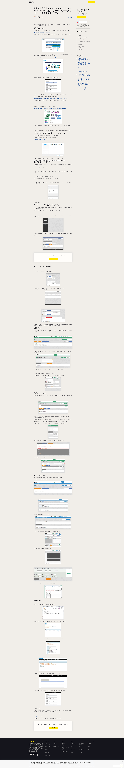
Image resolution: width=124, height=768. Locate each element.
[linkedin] (29, 751)
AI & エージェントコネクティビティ (66, 748)
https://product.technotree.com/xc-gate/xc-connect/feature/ (45, 57)
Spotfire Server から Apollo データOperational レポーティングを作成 (84, 88)
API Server (46, 749)
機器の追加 (80, 44)
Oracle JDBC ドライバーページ (39, 139)
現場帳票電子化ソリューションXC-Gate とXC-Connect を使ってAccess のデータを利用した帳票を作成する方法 (84, 84)
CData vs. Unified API (65, 752)
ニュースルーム (73, 746)
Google (89, 746)
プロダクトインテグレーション (65, 745)
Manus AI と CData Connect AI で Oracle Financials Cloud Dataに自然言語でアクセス (84, 59)
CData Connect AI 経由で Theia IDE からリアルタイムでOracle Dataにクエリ (84, 91)
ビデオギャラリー (82, 752)
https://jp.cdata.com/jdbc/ (38, 716)
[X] (31, 751)
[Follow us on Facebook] (68, 17)
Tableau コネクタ (47, 755)
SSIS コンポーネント (56, 746)
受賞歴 (72, 747)
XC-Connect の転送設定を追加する (84, 41)
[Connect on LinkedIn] (71, 17)
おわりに (79, 50)
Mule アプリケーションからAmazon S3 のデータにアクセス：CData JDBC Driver (84, 79)
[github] (34, 751)
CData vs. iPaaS (64, 751)
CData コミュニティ (82, 743)
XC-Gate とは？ (80, 34)
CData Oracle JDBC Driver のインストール (84, 38)
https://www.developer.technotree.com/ (41, 212)
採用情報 (72, 752)
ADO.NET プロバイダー (48, 746)
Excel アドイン (47, 752)
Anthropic (89, 743)
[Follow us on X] (70, 17)
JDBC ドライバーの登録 (82, 43)
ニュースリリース (73, 744)
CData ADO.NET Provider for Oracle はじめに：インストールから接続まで (84, 75)
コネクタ (63, 743)
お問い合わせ (32, 754)
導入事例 (80, 744)
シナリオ (79, 35)
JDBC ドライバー (47, 744)
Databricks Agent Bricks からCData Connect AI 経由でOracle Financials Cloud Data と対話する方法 (84, 63)
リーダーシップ (73, 749)
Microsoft (89, 747)
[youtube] (33, 751)
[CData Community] (36, 751)
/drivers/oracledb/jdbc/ (38, 102)
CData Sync (55, 743)
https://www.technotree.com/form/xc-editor (41, 36)
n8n (88, 749)
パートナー (63, 749)
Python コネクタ (47, 747)
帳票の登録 (80, 49)
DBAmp (54, 747)
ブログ (80, 746)
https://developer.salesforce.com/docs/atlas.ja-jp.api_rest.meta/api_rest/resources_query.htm (50, 98)
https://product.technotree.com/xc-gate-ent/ (42, 32)
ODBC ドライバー (47, 743)
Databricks (89, 744)
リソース (80, 747)
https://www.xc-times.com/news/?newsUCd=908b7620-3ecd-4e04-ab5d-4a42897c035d (50, 108)
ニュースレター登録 (82, 749)
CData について (73, 743)
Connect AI (55, 744)
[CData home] (32, 2)
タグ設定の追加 (80, 47)
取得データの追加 (81, 46)
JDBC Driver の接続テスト (82, 39)
